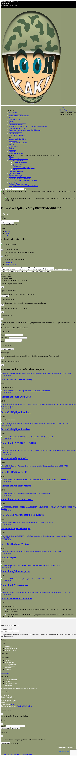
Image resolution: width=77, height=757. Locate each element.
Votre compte (5, 673)
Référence (4, 275)
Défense (11, 157)
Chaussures (12, 150)
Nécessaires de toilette (20, 142)
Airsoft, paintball (16, 160)
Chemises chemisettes (16, 125)
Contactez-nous (10, 666)
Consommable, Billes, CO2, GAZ (23, 168)
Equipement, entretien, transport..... (20, 177)
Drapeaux (12, 151)
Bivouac (13, 141)
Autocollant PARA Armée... (15, 585)
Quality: (7, 331)
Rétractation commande (66, 748)
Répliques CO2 (18, 164)
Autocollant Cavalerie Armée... (17, 499)
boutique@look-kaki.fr (24, 706)
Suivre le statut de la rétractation (67, 751)
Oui (7, 296)
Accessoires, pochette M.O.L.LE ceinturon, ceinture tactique (28, 126)
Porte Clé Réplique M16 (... (15, 544)
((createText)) (15, 728)
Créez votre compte (11, 683)
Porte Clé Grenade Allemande (16, 598)
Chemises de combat (15, 114)
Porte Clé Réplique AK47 (14, 472)
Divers (8, 137)
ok (2, 287)
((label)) (3, 726)
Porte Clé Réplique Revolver (15, 429)
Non (3, 296)
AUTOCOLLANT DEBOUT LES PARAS (22, 515)
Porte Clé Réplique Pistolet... (16, 412)
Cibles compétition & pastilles (18, 159)
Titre (2, 335)
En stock (3, 276)
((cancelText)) (6, 728)
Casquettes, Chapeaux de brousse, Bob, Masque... (25, 130)
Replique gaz (17, 166)
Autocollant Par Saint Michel (16, 485)
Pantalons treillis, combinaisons (19, 116)
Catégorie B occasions (16, 171)
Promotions (8, 647)
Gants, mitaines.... (14, 134)
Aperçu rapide (6, 375)
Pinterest (7, 235)
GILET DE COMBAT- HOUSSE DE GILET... (24, 180)
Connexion (8, 681)
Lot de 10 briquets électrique (15, 528)
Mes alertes (8, 685)
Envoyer (10, 349)
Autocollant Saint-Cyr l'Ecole (16, 396)
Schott (11, 117)
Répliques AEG (18, 169)
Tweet (7, 233)
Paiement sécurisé (10, 664)
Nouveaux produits (11, 648)
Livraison (8, 660)
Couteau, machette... (15, 175)
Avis (2, 342)
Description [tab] (8, 263)
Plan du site (8, 668)
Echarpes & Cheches (15, 132)
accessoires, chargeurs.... (20, 162)
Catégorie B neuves (15, 173)
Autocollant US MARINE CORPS (18, 443)
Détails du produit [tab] (10, 264)
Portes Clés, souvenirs (16, 153)
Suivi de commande (11, 680)
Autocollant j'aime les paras (15, 571)
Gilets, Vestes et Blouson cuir (18, 135)
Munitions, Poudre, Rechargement (19, 178)
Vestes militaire (13, 112)
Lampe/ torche (13, 146)
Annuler (4, 349)
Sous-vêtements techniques (17, 123)
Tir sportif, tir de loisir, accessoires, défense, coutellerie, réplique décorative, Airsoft (32, 155)
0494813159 (15, 1)
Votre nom (4, 337)
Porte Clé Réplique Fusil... (14, 458)
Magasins (8, 669)
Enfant (11, 121)
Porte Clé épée (8, 557)
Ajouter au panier (7, 223)
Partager (7, 231)
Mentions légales (10, 662)
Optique (11, 148)
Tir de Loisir (13, 182)
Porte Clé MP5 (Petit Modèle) (16, 379)
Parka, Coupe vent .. (15, 119)
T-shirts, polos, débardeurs (17, 128)
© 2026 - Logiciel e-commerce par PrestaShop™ (16, 754)
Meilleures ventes (10, 650)
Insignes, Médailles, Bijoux (17, 139)
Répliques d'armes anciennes (18, 184)
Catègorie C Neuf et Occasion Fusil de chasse (23, 186)
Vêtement (9, 110)
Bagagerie (12, 144)
